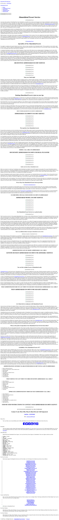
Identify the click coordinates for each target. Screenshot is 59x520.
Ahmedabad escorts (11, 143)
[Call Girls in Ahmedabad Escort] (29, 184)
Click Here (5, 430)
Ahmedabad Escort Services (19, 276)
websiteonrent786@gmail (31, 416)
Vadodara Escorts (6, 10)
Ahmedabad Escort (17, 98)
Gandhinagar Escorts (6, 8)
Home (4, 7)
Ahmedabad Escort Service (50, 24)
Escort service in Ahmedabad (25, 190)
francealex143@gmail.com (5, 1)
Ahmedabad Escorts (4, 5)
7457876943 (9, 3)
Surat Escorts (5, 9)
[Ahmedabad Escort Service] (29, 41)
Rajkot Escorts (5, 11)
